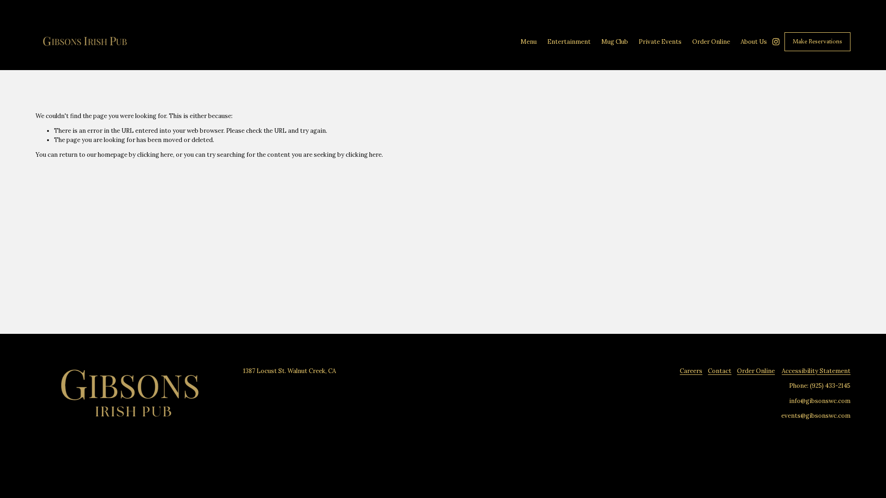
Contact (719, 371)
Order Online (756, 371)
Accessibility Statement (816, 371)
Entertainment (569, 42)
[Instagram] (776, 41)
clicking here (155, 155)
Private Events (660, 42)
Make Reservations (817, 42)
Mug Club (614, 42)
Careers (691, 371)
